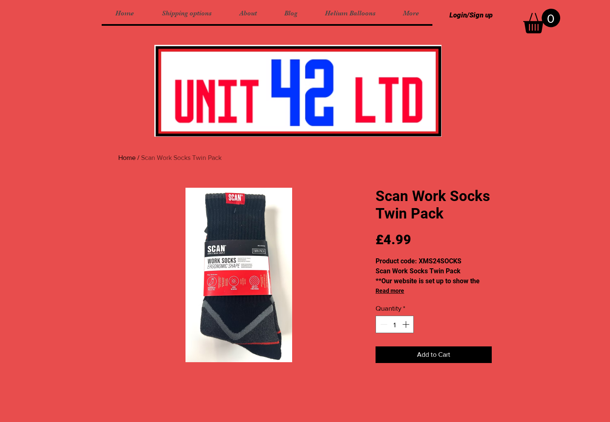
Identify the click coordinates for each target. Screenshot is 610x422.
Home (127, 157)
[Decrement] (383, 324)
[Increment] (406, 324)
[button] (541, 21)
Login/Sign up (471, 15)
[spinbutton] (394, 324)
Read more (390, 290)
